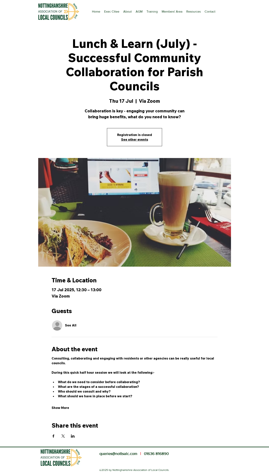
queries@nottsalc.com (118, 453)
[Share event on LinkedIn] (73, 436)
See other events (134, 139)
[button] (193, 12)
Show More (60, 408)
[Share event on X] (63, 436)
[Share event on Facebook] (53, 436)
